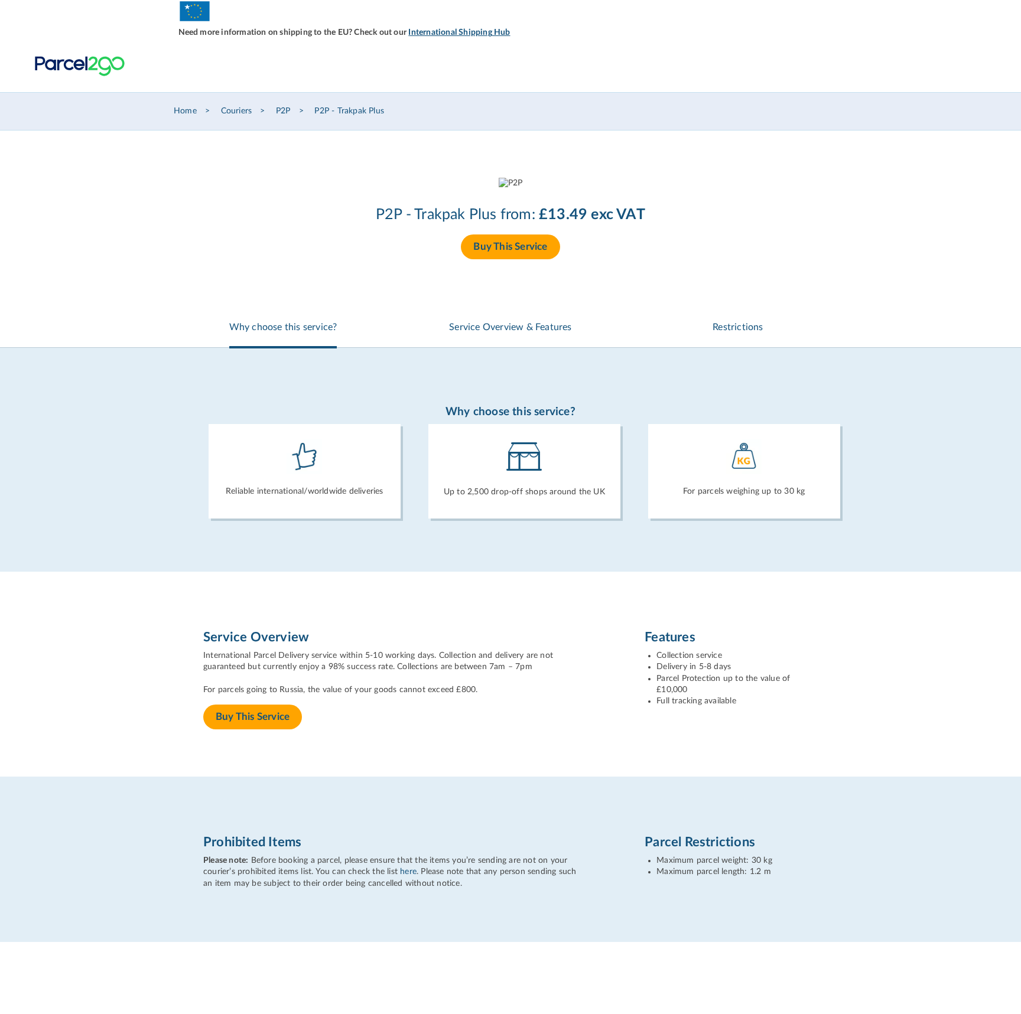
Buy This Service (510, 247)
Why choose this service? (283, 327)
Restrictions (738, 327)
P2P (283, 111)
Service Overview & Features (510, 327)
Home (185, 111)
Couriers (236, 111)
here (408, 872)
